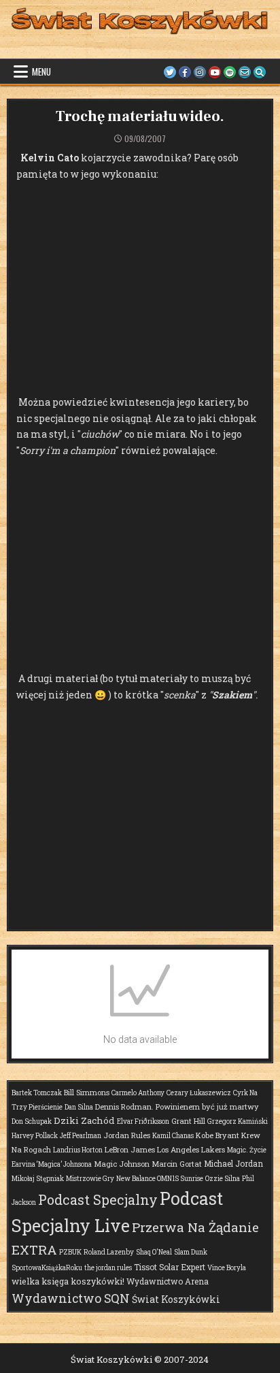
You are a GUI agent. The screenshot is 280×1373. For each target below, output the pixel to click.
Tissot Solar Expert (169, 1266)
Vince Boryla (226, 1267)
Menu (41, 71)
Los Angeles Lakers (191, 1149)
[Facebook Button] (185, 72)
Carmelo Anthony (137, 1092)
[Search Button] (259, 72)
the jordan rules (108, 1267)
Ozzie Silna (222, 1178)
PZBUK (70, 1252)
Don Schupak (32, 1121)
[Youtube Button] (215, 72)
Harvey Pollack (35, 1135)
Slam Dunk (190, 1252)
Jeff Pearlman (80, 1135)
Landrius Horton (78, 1150)
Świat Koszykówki (176, 1299)
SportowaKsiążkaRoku (47, 1267)
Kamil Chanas (173, 1135)
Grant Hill (188, 1121)
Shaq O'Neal (154, 1252)
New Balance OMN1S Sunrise (159, 1178)
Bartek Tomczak (37, 1092)
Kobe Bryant (217, 1135)
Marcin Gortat (177, 1164)
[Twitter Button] (170, 72)
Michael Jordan (233, 1163)
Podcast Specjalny (98, 1199)
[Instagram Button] (200, 72)
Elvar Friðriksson (143, 1121)
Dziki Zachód (84, 1120)
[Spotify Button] (230, 72)
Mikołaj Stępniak (38, 1178)
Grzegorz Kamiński (237, 1121)
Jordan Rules (126, 1135)
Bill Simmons (86, 1092)
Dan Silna (79, 1107)
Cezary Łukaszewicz (199, 1092)
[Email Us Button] (245, 72)
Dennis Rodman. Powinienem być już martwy (177, 1106)
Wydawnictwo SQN (71, 1298)
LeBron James (130, 1149)
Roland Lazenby (109, 1252)
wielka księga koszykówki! (68, 1281)
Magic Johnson (122, 1164)
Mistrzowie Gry (90, 1178)
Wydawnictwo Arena (167, 1281)
